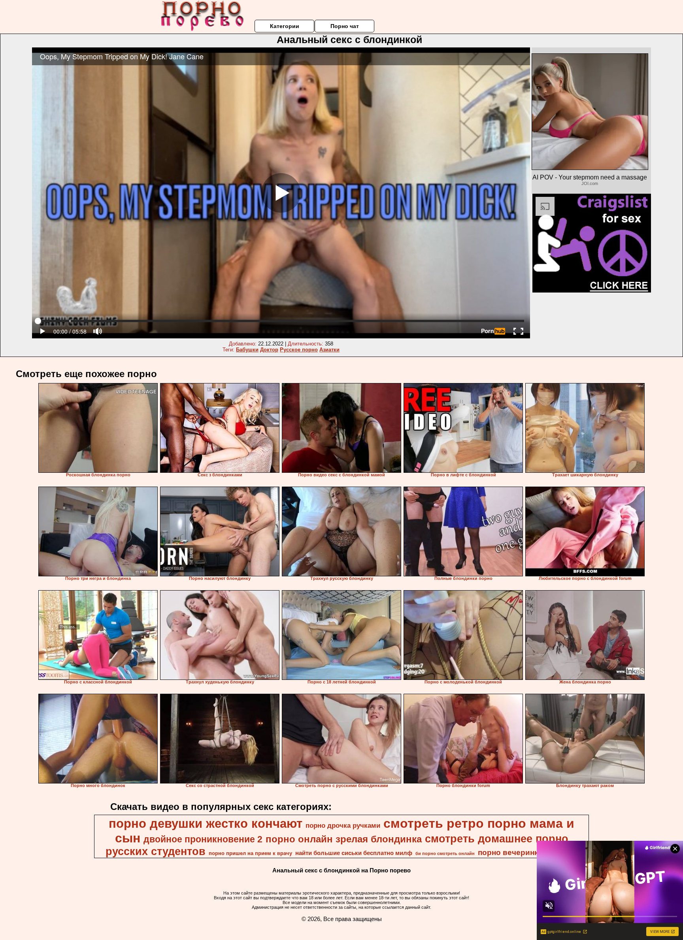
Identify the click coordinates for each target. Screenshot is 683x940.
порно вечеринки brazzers (527, 852)
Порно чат (344, 26)
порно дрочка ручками (343, 825)
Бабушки (247, 350)
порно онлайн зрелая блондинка (344, 839)
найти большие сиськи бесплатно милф (353, 853)
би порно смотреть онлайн (445, 853)
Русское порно (299, 350)
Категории (284, 26)
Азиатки (329, 350)
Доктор (269, 350)
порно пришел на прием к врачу (250, 853)
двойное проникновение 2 (202, 839)
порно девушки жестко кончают (205, 823)
